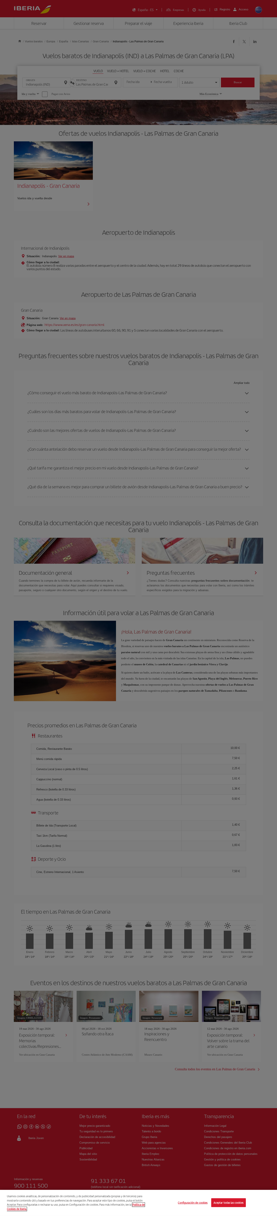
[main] (138, 1203)
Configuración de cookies (193, 1202)
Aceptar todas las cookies (228, 1202)
